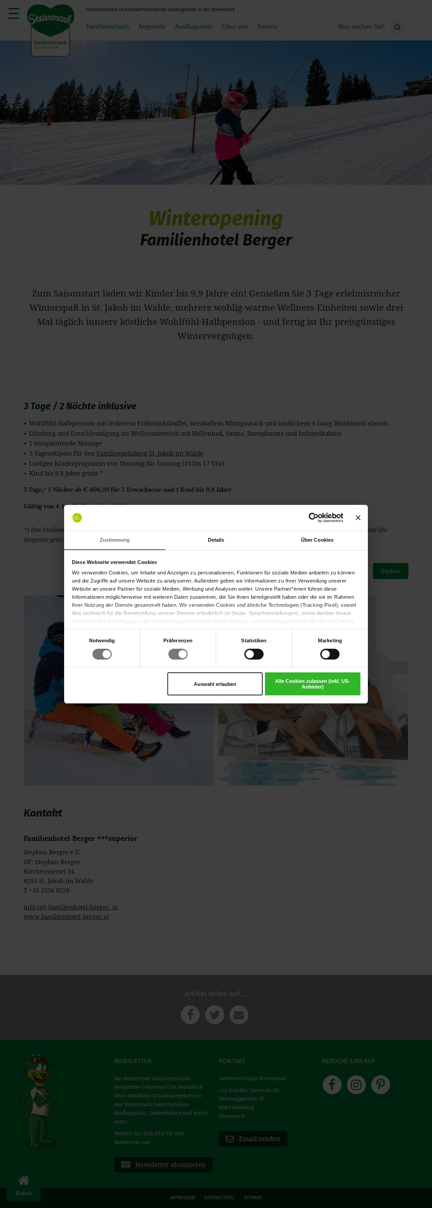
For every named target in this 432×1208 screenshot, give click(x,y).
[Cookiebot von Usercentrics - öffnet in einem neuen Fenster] (313, 518)
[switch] (178, 654)
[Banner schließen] (358, 517)
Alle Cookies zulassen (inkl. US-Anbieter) (312, 684)
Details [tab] (216, 540)
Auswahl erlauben (215, 684)
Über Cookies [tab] (317, 540)
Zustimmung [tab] (115, 540)
